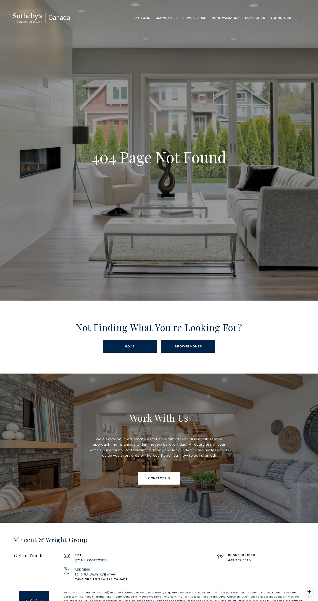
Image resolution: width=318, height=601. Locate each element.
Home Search (195, 17)
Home (130, 346)
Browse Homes (188, 346)
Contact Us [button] (159, 478)
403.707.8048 (239, 560)
